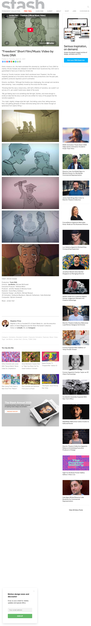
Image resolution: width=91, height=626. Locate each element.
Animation (12, 337)
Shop (67, 11)
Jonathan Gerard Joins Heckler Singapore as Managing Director (73, 273)
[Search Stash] (87, 6)
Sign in (86, 11)
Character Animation (35, 337)
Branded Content (21, 337)
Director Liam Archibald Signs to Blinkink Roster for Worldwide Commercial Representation (74, 173)
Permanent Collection (11, 11)
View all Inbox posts (76, 510)
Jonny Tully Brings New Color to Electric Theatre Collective (73, 199)
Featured (46, 337)
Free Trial (28, 11)
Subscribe (39, 11)
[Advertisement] (76, 98)
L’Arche (24, 339)
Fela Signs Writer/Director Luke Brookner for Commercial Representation (73, 499)
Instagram (31, 328)
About (58, 11)
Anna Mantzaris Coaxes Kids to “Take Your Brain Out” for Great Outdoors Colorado (31, 366)
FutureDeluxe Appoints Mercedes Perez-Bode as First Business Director (75, 223)
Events (82, 11)
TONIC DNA (32, 339)
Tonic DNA (13, 282)
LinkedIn (20, 328)
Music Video (53, 337)
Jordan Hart (18, 339)
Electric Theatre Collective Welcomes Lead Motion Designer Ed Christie (75, 324)
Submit (50, 11)
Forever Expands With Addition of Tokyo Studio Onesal (74, 348)
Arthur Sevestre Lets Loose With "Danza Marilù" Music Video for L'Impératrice (10, 366)
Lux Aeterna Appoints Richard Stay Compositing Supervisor (74, 248)
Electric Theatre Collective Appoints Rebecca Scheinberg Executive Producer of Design (75, 448)
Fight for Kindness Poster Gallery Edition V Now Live (74, 474)
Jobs (74, 11)
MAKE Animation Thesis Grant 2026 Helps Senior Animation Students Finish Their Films (75, 147)
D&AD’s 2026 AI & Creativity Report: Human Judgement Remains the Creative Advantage (75, 298)
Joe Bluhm (11, 284)
